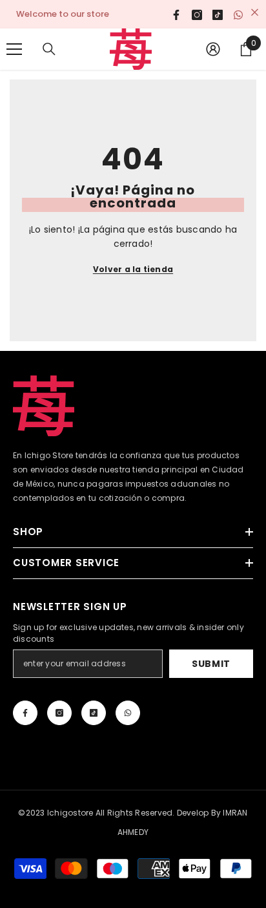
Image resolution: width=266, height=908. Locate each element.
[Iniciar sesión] (213, 49)
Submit (211, 663)
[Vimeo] (128, 713)
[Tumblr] (93, 713)
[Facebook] (25, 713)
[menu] (14, 49)
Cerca (255, 12)
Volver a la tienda (133, 269)
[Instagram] (59, 713)
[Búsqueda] (49, 49)
